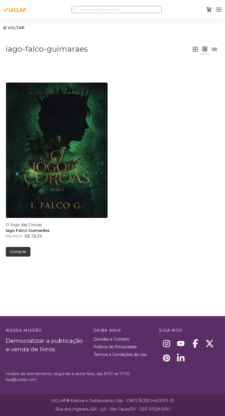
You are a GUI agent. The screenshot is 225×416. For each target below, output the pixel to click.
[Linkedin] (181, 358)
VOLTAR (16, 27)
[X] (210, 343)
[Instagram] (166, 343)
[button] (219, 10)
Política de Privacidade (115, 346)
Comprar (18, 251)
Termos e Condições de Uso (120, 354)
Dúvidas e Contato (111, 339)
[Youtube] (181, 343)
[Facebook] (195, 343)
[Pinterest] (166, 358)
